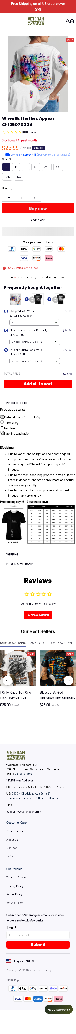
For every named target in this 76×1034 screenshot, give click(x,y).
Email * (11, 927)
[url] (23, 811)
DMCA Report (14, 980)
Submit (38, 944)
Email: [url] (10, 804)
